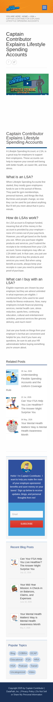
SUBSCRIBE (27, 523)
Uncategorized (17, 672)
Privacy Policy (27, 691)
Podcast (23, 666)
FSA (28, 659)
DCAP (33, 653)
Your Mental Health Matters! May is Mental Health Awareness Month (31, 619)
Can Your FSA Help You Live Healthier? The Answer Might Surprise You (31, 563)
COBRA (23, 653)
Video (32, 672)
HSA (12, 666)
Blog (12, 653)
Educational (16, 659)
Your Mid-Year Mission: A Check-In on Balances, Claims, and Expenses (31, 591)
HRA (36, 659)
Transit (34, 666)
